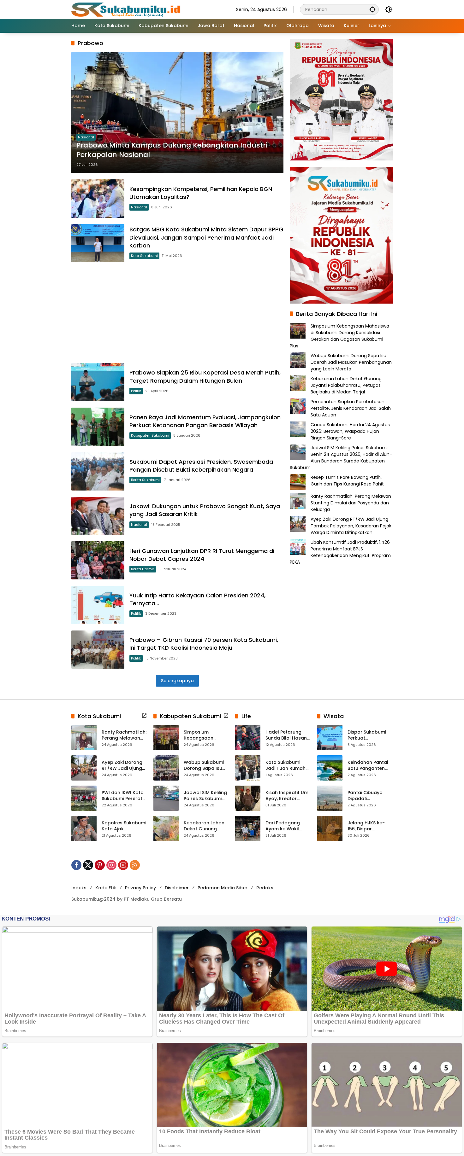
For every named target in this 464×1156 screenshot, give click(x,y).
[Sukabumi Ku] (126, 9)
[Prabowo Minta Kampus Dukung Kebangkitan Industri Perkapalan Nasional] (177, 112)
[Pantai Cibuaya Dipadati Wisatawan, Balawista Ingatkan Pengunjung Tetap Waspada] (329, 798)
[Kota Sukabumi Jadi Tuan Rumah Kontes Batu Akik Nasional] (247, 768)
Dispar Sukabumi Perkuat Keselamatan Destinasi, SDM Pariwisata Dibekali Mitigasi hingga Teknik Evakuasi (369, 735)
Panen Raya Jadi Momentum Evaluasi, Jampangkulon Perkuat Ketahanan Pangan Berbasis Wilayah (205, 421)
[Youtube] (123, 865)
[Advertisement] (177, 313)
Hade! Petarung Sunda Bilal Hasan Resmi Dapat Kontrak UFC (286, 735)
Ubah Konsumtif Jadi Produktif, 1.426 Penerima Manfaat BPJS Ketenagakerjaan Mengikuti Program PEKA (340, 552)
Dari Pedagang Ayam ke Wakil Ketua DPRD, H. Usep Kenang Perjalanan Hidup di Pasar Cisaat (287, 826)
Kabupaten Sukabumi (150, 435)
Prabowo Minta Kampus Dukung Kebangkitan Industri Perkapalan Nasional (171, 150)
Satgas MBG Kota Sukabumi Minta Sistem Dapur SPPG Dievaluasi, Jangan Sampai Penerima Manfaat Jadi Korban (206, 237)
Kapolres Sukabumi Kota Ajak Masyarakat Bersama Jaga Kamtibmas (124, 826)
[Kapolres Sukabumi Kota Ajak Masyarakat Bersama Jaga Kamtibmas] (84, 828)
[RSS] (135, 865)
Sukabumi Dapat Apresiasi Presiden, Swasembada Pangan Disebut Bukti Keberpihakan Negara (201, 465)
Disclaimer (177, 888)
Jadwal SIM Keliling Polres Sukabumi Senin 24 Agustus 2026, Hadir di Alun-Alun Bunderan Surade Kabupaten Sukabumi (341, 457)
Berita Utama (142, 569)
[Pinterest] (100, 865)
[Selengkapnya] (144, 715)
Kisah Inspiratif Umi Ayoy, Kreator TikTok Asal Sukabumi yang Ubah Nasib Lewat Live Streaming (287, 796)
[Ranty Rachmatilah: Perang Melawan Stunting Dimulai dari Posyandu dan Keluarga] (84, 737)
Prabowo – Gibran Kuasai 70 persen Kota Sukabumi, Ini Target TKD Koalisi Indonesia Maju (203, 644)
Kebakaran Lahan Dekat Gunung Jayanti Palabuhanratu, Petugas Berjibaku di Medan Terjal (346, 385)
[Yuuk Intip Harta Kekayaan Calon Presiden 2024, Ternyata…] (97, 605)
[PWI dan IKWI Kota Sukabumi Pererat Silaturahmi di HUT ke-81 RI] (84, 798)
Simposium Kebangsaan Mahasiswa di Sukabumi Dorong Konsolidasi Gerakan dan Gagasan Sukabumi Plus (339, 336)
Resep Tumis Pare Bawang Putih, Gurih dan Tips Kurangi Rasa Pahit (347, 480)
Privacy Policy (140, 888)
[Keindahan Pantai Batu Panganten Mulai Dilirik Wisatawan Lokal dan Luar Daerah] (329, 768)
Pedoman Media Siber (222, 888)
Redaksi (265, 888)
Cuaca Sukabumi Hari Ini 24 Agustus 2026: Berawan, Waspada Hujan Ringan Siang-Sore (350, 431)
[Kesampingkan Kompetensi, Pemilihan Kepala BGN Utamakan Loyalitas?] (97, 198)
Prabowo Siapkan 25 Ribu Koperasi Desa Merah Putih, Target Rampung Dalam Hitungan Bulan (205, 376)
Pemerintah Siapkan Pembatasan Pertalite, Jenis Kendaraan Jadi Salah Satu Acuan (351, 408)
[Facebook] (76, 865)
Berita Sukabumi (145, 479)
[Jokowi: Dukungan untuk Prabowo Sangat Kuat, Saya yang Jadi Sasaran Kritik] (97, 516)
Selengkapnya (177, 680)
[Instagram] (111, 865)
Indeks (78, 888)
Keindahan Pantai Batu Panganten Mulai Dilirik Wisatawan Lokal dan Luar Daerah (368, 765)
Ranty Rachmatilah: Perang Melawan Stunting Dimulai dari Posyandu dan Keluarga (351, 503)
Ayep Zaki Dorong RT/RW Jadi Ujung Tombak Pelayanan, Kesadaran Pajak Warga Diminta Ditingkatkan (351, 526)
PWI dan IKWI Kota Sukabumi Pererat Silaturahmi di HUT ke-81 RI (123, 796)
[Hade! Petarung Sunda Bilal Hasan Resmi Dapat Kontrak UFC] (247, 737)
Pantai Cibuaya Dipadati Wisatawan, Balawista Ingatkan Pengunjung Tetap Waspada (370, 796)
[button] (372, 9)
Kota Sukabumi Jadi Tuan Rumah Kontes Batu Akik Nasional (285, 765)
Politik (136, 390)
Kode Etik (105, 888)
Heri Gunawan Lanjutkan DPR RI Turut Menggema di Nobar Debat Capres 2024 (201, 555)
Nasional (86, 137)
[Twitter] (88, 865)
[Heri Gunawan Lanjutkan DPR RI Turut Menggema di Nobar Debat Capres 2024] (97, 560)
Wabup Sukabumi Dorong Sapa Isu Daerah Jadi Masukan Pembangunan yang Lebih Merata (351, 362)
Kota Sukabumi (144, 255)
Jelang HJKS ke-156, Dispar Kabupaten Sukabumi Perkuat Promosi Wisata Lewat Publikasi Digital (368, 826)
